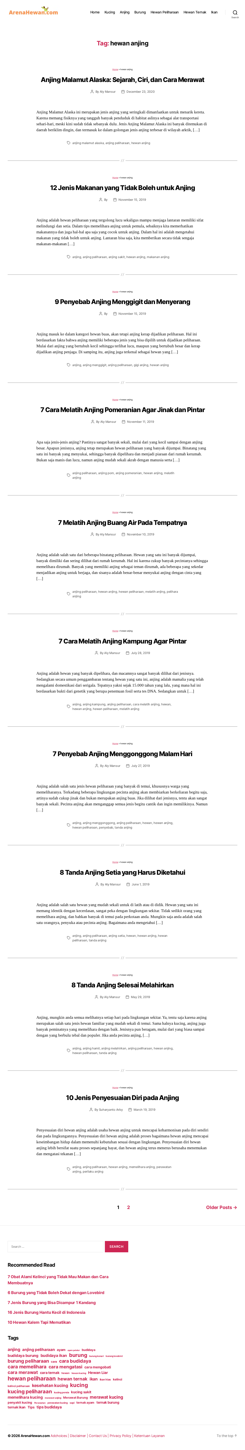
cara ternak (50, 1372)
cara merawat (23, 1372)
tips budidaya (49, 1407)
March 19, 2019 (144, 1109)
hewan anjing (140, 143)
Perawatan (40, 1403)
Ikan (214, 12)
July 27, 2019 (140, 766)
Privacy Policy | (122, 1436)
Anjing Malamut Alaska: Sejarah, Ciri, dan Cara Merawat (122, 80)
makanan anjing (158, 257)
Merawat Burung (75, 1397)
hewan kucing (79, 1373)
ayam (61, 1350)
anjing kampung (94, 704)
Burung (140, 12)
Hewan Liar (98, 1372)
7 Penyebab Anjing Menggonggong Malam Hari (122, 754)
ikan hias (105, 1379)
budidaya (88, 1350)
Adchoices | (60, 1436)
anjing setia (117, 936)
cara (54, 1361)
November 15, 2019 (132, 200)
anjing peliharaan (117, 143)
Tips (31, 1407)
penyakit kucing (20, 1402)
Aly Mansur (108, 91)
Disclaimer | (79, 1436)
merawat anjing (53, 1398)
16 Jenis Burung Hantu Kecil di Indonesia (46, 1312)
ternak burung (107, 1402)
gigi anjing (141, 365)
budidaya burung (23, 1355)
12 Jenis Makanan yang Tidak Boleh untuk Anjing (122, 188)
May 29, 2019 (140, 997)
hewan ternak (72, 1379)
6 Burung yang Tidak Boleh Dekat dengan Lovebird (56, 1292)
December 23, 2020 (140, 91)
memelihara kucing (25, 1397)
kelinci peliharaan (19, 1386)
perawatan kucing (57, 1402)
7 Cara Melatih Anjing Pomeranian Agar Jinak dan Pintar (122, 410)
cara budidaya (75, 1361)
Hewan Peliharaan (165, 12)
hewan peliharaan (131, 591)
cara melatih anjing (146, 704)
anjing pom (106, 473)
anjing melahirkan (113, 1048)
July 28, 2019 (140, 653)
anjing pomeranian (129, 473)
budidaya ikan (54, 1355)
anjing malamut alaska (88, 143)
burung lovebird (114, 1356)
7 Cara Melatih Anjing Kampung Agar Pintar (122, 641)
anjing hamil (91, 1048)
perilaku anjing (93, 1171)
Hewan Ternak (195, 12)
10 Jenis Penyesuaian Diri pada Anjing (122, 1098)
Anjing (125, 12)
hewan (166, 704)
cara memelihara (27, 1367)
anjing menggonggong (99, 823)
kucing (79, 1385)
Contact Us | (99, 1436)
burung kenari (96, 1356)
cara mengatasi (65, 1367)
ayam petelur (74, 1350)
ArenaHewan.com (35, 1436)
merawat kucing (106, 1397)
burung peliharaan (28, 1361)
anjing (76, 257)
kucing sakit (81, 1392)
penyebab (106, 827)
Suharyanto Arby (111, 1109)
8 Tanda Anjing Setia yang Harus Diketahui (122, 872)
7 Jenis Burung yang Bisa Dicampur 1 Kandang (52, 1302)
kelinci (117, 1379)
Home (95, 12)
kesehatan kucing (50, 1385)
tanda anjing (123, 827)
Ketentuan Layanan (149, 1436)
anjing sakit (117, 257)
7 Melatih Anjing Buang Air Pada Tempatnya (122, 522)
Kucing (110, 12)
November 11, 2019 (140, 422)
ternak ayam (85, 1402)
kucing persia (61, 1392)
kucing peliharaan (30, 1391)
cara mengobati (97, 1367)
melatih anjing (155, 591)
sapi (72, 1402)
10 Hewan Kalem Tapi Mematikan (39, 1322)
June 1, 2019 (140, 884)
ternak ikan (16, 1407)
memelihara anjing (142, 1167)
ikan (94, 1378)
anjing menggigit (94, 365)
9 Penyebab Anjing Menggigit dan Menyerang (122, 302)
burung (78, 1355)
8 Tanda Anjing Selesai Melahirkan (122, 985)
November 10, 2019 (140, 534)
